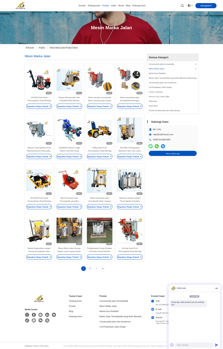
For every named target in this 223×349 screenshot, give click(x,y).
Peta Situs (44, 346)
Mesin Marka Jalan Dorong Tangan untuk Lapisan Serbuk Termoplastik (69, 251)
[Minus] (216, 288)
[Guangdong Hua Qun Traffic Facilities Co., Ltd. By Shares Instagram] (40, 314)
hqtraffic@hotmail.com (163, 134)
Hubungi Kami (138, 6)
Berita (121, 6)
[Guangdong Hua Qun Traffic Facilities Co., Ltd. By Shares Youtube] (54, 314)
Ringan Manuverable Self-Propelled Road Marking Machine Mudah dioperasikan (69, 100)
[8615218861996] (33, 320)
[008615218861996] (163, 146)
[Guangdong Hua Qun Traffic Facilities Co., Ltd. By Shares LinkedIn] (47, 314)
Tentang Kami (94, 6)
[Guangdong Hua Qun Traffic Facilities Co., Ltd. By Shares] (20, 6)
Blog (128, 6)
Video (113, 6)
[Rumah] (39, 302)
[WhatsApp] (150, 146)
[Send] (216, 345)
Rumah (82, 6)
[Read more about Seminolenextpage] (96, 268)
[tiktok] (27, 320)
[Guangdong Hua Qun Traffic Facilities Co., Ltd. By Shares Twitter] (27, 314)
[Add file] (172, 345)
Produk (105, 6)
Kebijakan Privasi (32, 346)
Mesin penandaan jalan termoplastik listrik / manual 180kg (100, 201)
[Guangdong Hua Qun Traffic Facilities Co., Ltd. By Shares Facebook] (33, 314)
